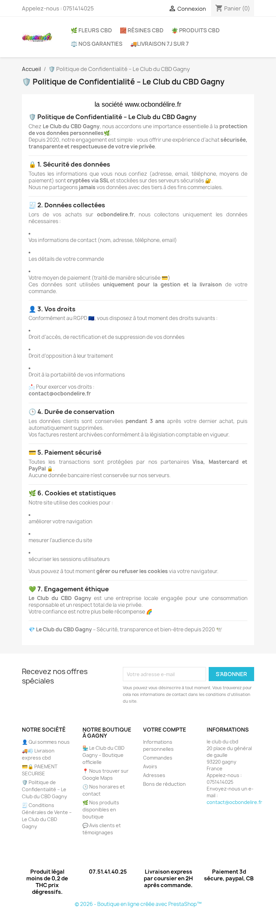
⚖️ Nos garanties (97, 43)
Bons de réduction (164, 784)
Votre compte (164, 729)
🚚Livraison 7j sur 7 (159, 43)
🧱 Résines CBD (142, 30)
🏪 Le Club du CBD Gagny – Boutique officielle (103, 755)
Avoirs (150, 766)
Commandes (157, 757)
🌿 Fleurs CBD (91, 30)
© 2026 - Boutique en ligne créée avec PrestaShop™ (138, 904)
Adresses (154, 775)
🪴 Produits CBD (195, 30)
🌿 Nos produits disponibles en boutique (100, 809)
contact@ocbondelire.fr (234, 802)
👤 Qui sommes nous (46, 742)
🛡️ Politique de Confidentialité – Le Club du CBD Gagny (44, 789)
